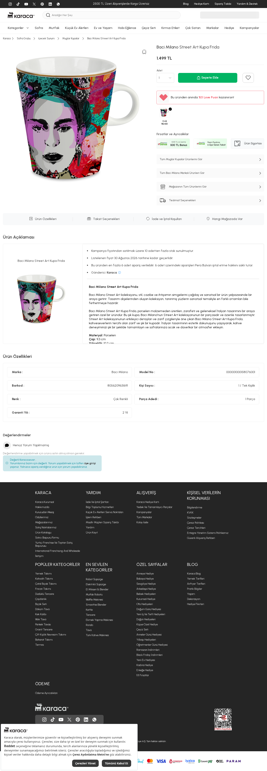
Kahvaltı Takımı (44, 578)
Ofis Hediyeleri (144, 604)
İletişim (39, 556)
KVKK (190, 512)
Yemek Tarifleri (195, 578)
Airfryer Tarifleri (196, 583)
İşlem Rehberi (93, 517)
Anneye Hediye (145, 573)
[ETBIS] (216, 719)
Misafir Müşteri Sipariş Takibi (102, 522)
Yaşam (191, 594)
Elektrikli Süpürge (96, 584)
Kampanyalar (144, 512)
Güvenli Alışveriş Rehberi (201, 538)
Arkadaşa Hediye (146, 589)
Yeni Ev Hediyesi (145, 660)
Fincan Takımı (43, 589)
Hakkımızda (42, 507)
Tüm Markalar (144, 517)
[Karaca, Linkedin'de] (86, 719)
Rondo (89, 625)
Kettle (89, 609)
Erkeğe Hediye (144, 670)
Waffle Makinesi (94, 599)
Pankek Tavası (43, 624)
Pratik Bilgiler (194, 589)
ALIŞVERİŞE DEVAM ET (133, 6)
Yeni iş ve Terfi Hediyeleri (150, 614)
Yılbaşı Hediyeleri (146, 639)
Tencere (90, 615)
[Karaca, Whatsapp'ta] (94, 719)
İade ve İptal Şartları (97, 502)
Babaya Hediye (145, 578)
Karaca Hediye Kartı (147, 502)
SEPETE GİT (133, 16)
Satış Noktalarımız (45, 527)
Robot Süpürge (94, 579)
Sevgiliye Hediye (146, 583)
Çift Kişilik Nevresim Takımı (50, 634)
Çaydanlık (41, 599)
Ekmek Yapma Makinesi (99, 620)
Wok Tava (40, 619)
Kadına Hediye (144, 665)
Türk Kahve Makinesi (97, 635)
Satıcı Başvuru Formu (47, 537)
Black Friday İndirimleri (149, 655)
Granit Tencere (43, 629)
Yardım (93, 492)
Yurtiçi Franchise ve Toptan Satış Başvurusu (54, 544)
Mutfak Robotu (94, 594)
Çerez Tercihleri (196, 528)
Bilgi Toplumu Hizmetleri (100, 507)
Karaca (43, 492)
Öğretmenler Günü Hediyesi (152, 644)
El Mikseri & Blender (97, 589)
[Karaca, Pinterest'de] (78, 719)
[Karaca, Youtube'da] (61, 719)
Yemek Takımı (43, 573)
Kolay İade (142, 522)
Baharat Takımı (44, 639)
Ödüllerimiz (41, 517)
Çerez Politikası (195, 522)
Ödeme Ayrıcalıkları (46, 693)
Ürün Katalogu (43, 532)
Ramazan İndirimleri (147, 650)
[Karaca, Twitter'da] (69, 719)
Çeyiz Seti (142, 629)
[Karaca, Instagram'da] (44, 719)
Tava (88, 630)
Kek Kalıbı (40, 614)
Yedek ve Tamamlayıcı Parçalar (154, 507)
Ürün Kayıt (92, 532)
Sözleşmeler (194, 517)
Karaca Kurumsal (44, 502)
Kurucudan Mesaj (44, 512)
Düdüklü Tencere (44, 594)
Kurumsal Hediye (145, 599)
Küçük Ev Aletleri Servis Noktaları (104, 512)
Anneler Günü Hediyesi (149, 634)
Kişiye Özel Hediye (147, 624)
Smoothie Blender (96, 604)
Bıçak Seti (41, 604)
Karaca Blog (194, 573)
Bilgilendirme (194, 507)
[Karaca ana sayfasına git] (51, 707)
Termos (39, 644)
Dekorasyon (193, 599)
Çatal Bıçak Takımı (45, 583)
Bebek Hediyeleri (146, 594)
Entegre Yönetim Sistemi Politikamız (207, 533)
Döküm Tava (42, 609)
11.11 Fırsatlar (142, 675)
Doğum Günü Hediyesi (148, 609)
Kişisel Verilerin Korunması (204, 495)
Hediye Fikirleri (195, 604)
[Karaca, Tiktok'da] (53, 719)
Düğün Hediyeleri (146, 619)
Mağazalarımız (44, 522)
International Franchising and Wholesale (57, 551)
